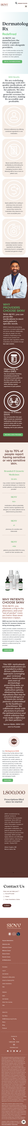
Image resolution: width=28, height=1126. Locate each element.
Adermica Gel (6, 944)
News (3, 1022)
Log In (4, 971)
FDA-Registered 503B (12, 751)
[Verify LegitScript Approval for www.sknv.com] (18, 935)
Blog (3, 1025)
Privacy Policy (15, 1124)
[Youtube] (17, 1051)
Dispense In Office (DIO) (8, 977)
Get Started (5, 974)
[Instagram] (10, 1051)
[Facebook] (7, 1051)
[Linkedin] (14, 1051)
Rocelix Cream (6, 957)
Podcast (4, 1028)
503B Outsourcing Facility (9, 1019)
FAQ (3, 987)
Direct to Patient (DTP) (8, 980)
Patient (7, 896)
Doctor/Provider (9, 893)
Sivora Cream (6, 954)
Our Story (4, 1016)
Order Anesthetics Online (12, 899)
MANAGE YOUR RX (22, 3)
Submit (7, 905)
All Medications (6, 960)
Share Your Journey (7, 1002)
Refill (3, 996)
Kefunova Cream (7, 947)
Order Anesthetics (7, 984)
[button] (26, 6)
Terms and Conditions (6, 1124)
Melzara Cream (6, 950)
